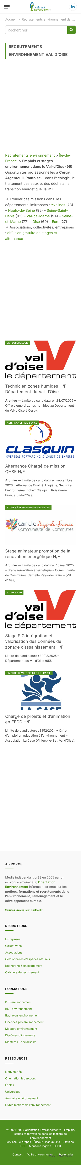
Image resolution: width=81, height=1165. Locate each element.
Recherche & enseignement (23, 965)
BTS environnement (18, 1002)
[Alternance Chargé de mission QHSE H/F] (40, 440)
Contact (17, 1154)
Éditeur (38, 1141)
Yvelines (58, 205)
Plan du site (52, 1141)
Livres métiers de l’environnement (28, 1105)
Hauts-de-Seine (21, 210)
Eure (55, 222)
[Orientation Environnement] (40, 6)
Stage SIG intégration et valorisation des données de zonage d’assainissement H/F (34, 641)
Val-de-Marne (38, 216)
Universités (12, 1091)
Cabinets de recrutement (22, 972)
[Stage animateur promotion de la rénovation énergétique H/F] (40, 525)
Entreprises (12, 939)
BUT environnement (18, 1008)
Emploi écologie (17, 342)
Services (11, 1141)
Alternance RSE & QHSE (22, 422)
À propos (25, 1141)
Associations (13, 952)
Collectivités (13, 945)
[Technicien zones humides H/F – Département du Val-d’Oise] (40, 360)
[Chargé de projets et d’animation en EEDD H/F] (40, 690)
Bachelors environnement (22, 1015)
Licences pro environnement (24, 1022)
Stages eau (14, 592)
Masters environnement (21, 1028)
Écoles (9, 1085)
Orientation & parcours (20, 1078)
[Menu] (7, 6)
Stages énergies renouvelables (28, 507)
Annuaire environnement (21, 1098)
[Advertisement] (40, 107)
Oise (36, 222)
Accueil (10, 19)
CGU (23, 1146)
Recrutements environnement (30, 155)
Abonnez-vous (60, 1155)
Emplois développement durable (29, 673)
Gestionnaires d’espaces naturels (27, 959)
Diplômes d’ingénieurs (20, 1035)
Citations (68, 1141)
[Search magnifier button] (71, 30)
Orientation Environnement (42, 1129)
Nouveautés (13, 1071)
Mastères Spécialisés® (20, 1042)
